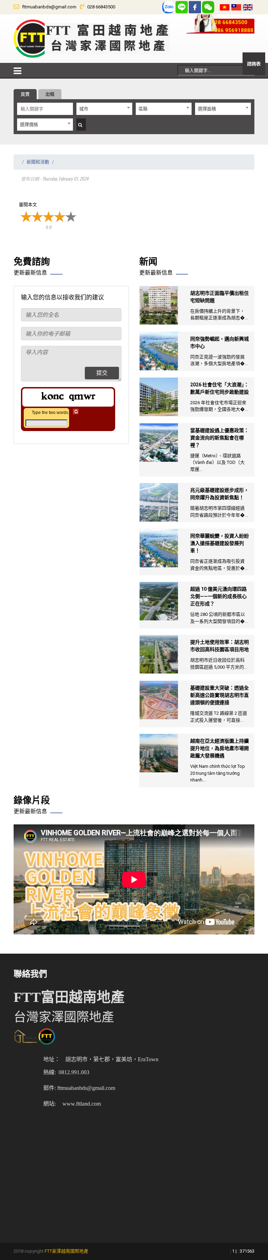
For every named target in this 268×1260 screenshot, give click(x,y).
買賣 (25, 94)
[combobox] (104, 109)
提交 (101, 373)
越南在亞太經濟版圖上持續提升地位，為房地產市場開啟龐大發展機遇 (219, 748)
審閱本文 (28, 204)
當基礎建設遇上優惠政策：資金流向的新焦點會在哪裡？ (219, 438)
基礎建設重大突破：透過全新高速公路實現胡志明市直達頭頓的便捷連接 (219, 695)
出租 (49, 94)
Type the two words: (50, 412)
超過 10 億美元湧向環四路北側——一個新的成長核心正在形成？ (218, 596)
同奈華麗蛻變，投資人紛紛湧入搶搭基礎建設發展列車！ (219, 543)
